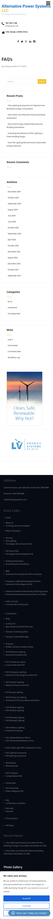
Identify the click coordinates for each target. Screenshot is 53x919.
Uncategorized (14, 313)
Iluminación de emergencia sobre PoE (21, 675)
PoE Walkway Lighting (15, 727)
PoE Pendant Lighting (15, 707)
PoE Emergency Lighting (16, 672)
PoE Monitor (11, 762)
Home (8, 517)
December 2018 (14, 263)
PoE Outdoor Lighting (15, 682)
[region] (26, 895)
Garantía (9, 811)
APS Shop (10, 825)
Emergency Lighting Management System (23, 581)
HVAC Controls (12, 601)
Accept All (27, 898)
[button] (29, 913)
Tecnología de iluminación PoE (19, 543)
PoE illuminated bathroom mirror (20, 740)
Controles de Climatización (17, 604)
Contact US (10, 623)
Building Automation (14, 561)
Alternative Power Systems (26, 8)
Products (9, 643)
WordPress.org (14, 357)
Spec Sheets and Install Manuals (19, 626)
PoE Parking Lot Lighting (16, 697)
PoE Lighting (11, 540)
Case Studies (11, 613)
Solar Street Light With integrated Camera (23, 747)
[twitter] (22, 41)
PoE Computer (12, 773)
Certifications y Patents (15, 803)
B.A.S (10, 301)
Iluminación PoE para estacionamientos (22, 700)
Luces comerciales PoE (15, 665)
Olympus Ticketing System (17, 631)
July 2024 (11, 215)
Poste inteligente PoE (15, 791)
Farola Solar (11, 783)
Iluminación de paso (14, 730)
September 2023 (14, 233)
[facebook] (18, 41)
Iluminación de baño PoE (16, 654)
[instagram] (34, 41)
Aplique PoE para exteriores (17, 685)
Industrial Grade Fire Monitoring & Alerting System (27, 591)
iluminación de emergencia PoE (19, 584)
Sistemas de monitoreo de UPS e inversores (24, 574)
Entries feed (13, 345)
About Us (9, 522)
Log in (10, 339)
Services (9, 537)
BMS (8, 571)
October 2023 (13, 227)
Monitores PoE (12, 765)
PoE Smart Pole (12, 551)
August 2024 (13, 209)
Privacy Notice (12, 818)
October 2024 (13, 197)
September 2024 (14, 203)
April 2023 (12, 239)
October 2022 (13, 245)
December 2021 (14, 251)
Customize (26, 906)
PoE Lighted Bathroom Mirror (18, 737)
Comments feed (14, 351)
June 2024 (12, 221)
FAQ (7, 800)
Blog (8, 618)
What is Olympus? (13, 530)
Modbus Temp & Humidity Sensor (19, 646)
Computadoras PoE (14, 776)
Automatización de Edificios (17, 564)
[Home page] (24, 425)
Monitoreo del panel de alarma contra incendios (26, 594)
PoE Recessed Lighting (15, 717)
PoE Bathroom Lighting (15, 651)
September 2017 (14, 275)
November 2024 (14, 191)
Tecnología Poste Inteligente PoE (19, 554)
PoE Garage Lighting (14, 692)
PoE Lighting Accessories (16, 752)
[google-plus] (26, 41)
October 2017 (13, 269)
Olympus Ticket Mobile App (17, 636)
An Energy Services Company (18, 525)
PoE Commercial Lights (15, 662)
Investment (12, 307)
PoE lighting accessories (16, 755)
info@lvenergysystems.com (15, 499)
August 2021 (13, 257)
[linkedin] (30, 41)
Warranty (10, 808)
